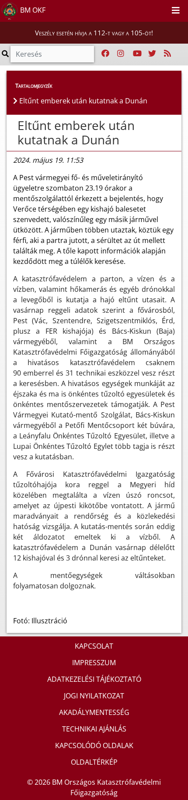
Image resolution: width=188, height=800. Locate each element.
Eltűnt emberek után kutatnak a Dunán (76, 132)
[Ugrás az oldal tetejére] (13, 126)
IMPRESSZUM (94, 662)
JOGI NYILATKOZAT (94, 696)
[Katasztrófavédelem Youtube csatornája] (137, 53)
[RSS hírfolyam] (167, 53)
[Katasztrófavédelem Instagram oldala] (120, 53)
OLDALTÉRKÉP (94, 762)
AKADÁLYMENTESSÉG (94, 712)
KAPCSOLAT (94, 646)
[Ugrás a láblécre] (161, 9)
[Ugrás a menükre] (142, 9)
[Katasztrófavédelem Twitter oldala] (152, 53)
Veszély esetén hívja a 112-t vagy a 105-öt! (94, 32)
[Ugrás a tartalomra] (152, 9)
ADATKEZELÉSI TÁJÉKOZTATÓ (94, 679)
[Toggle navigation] (176, 11)
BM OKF (31, 10)
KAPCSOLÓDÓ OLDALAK (94, 745)
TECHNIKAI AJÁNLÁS (94, 729)
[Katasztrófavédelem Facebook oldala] (105, 53)
